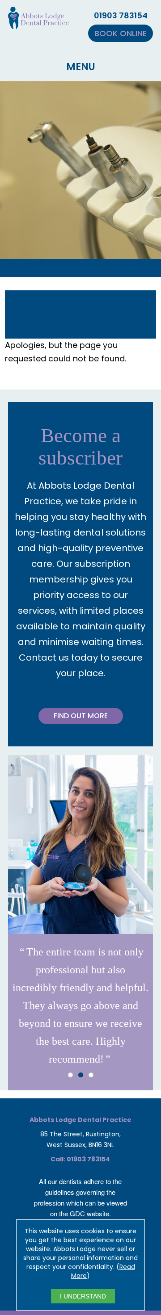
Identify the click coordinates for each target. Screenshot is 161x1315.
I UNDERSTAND (83, 1296)
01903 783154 (121, 15)
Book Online (120, 33)
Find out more (81, 716)
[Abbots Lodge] (38, 23)
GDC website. (90, 1213)
